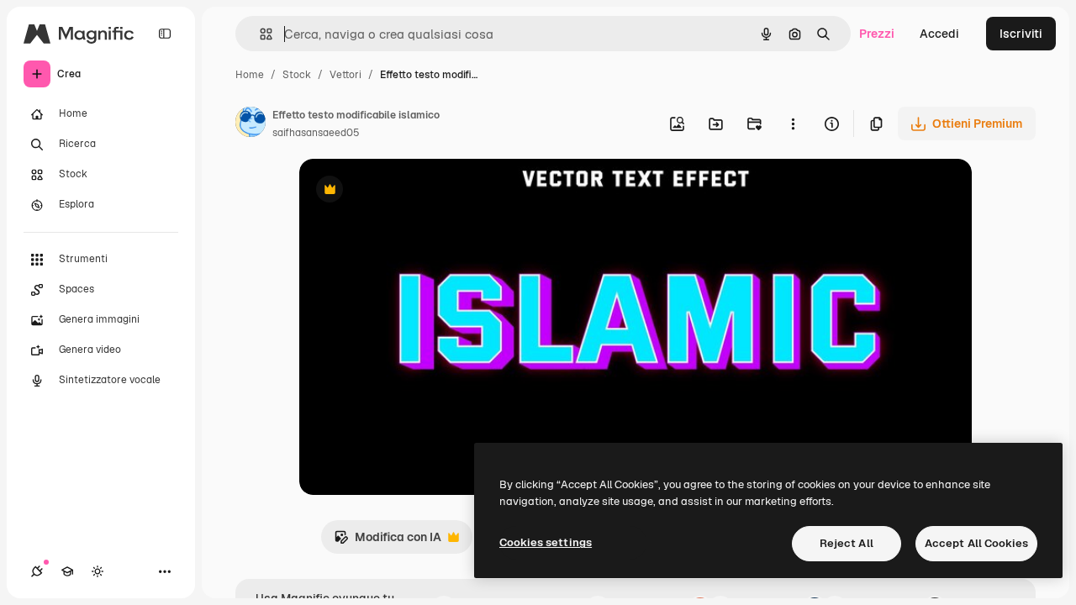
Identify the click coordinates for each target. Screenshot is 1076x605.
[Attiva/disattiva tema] (97, 571)
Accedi (939, 33)
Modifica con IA (387, 541)
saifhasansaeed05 (316, 132)
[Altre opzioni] (793, 123)
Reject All (846, 543)
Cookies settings (545, 542)
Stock (296, 75)
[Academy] (67, 571)
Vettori (345, 75)
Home (249, 75)
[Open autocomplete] (259, 34)
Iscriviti (1021, 33)
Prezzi (876, 33)
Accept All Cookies (976, 543)
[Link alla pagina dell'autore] (250, 124)
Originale (410, 191)
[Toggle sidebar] (164, 33)
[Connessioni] (37, 571)
